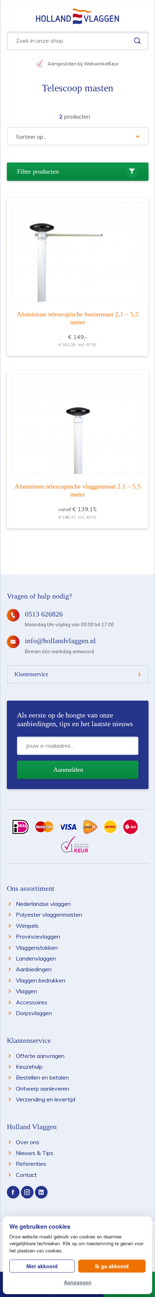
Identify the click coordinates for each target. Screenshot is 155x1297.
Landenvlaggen (36, 958)
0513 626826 (44, 614)
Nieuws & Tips (34, 1152)
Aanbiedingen (34, 969)
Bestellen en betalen (42, 1077)
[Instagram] (27, 1192)
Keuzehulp (29, 1066)
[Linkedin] (41, 1192)
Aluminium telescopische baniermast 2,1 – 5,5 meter (77, 318)
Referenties (31, 1163)
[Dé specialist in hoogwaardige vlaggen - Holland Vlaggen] (77, 15)
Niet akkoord (42, 1266)
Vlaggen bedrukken (40, 980)
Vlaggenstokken (37, 947)
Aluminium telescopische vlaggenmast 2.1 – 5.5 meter (77, 490)
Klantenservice (31, 674)
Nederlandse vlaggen (43, 903)
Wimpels (27, 925)
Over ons (27, 1142)
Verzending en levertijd (45, 1099)
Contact (26, 1174)
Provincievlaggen (38, 936)
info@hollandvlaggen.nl (60, 641)
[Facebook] (13, 1192)
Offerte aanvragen (40, 1055)
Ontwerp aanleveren (42, 1088)
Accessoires (31, 1002)
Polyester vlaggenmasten (49, 914)
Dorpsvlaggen (34, 1013)
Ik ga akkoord (112, 1266)
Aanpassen (78, 1282)
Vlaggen (26, 991)
